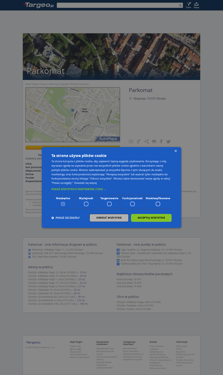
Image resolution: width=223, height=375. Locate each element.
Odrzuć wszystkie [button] (109, 217)
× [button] (175, 151)
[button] (111, 189)
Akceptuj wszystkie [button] (151, 217)
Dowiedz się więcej (85, 183)
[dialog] (111, 187)
